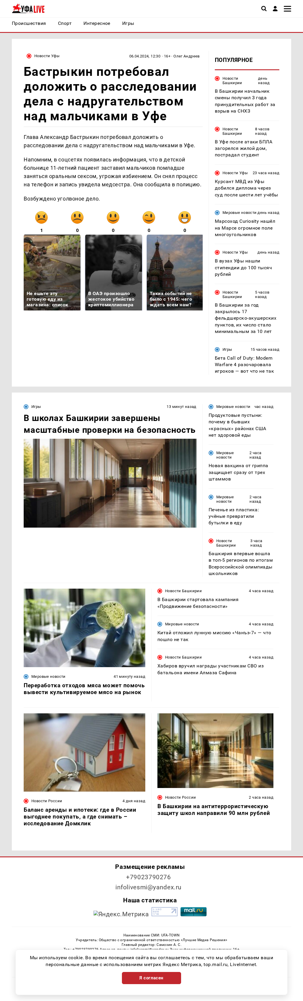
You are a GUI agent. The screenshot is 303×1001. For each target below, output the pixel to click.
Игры (227, 349)
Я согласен (151, 978)
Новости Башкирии (232, 80)
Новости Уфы (46, 56)
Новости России (46, 801)
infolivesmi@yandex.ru (148, 887)
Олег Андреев (186, 56)
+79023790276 (148, 877)
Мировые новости (240, 212)
